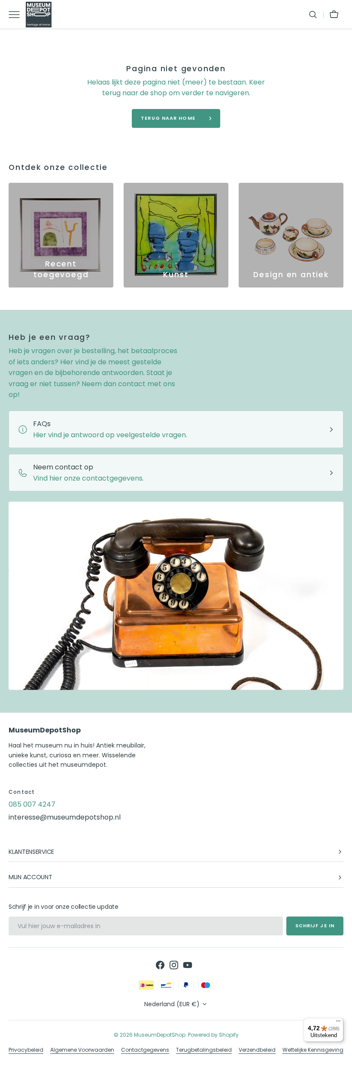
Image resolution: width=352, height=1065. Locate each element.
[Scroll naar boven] (342, 1055)
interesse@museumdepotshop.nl (65, 817)
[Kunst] (176, 235)
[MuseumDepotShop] (39, 14)
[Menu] (338, 1023)
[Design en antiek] (291, 235)
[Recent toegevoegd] (61, 235)
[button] (312, 14)
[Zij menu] (17, 14)
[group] (61, 235)
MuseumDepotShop (159, 1034)
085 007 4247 (32, 804)
